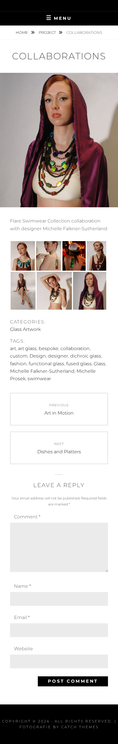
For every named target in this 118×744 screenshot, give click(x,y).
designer (58, 356)
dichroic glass (85, 356)
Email (22, 617)
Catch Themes (80, 727)
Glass (99, 363)
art (13, 348)
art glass (27, 348)
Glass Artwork (25, 329)
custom (18, 356)
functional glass (46, 363)
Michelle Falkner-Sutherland (42, 371)
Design (38, 356)
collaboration (75, 348)
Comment (27, 517)
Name (22, 586)
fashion (18, 363)
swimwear (39, 378)
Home (22, 32)
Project (48, 32)
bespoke (48, 348)
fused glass (79, 363)
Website (23, 648)
